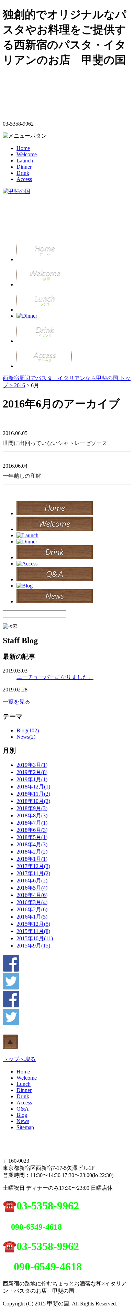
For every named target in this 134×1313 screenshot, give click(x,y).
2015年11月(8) (33, 931)
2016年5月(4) (31, 888)
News (22, 1121)
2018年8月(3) (31, 815)
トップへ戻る (19, 1059)
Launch (24, 160)
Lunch (23, 1084)
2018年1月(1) (31, 859)
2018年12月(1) (33, 787)
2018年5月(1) (31, 837)
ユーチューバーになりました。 (54, 677)
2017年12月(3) (33, 866)
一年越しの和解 (22, 476)
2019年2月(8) (31, 772)
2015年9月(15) (33, 946)
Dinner (24, 167)
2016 (19, 385)
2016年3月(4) (31, 902)
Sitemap (25, 1127)
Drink (22, 173)
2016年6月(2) (31, 880)
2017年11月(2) (33, 873)
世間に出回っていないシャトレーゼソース (55, 443)
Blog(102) (27, 730)
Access (24, 179)
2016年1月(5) (31, 917)
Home (23, 148)
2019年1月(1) (31, 779)
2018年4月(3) (31, 844)
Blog (21, 1115)
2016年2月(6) (31, 909)
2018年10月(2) (33, 801)
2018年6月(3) (31, 830)
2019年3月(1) (31, 765)
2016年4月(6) (31, 895)
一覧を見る (16, 702)
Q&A (22, 1109)
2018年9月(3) (31, 808)
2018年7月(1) (31, 823)
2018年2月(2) (31, 852)
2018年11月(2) (33, 794)
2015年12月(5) (33, 924)
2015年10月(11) (34, 938)
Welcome (26, 154)
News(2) (25, 737)
